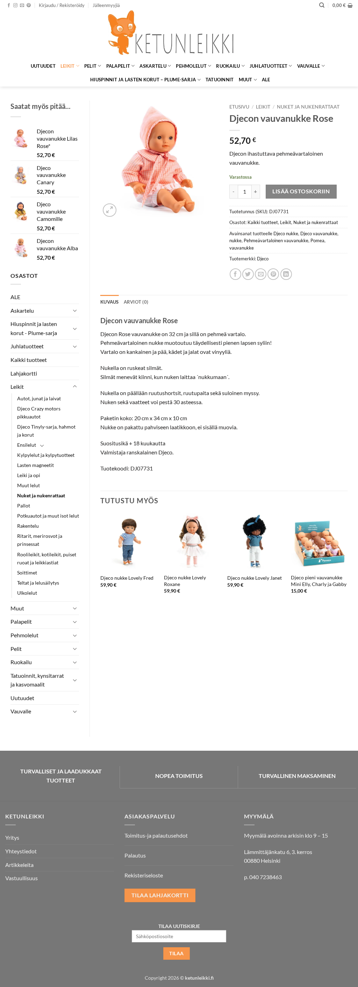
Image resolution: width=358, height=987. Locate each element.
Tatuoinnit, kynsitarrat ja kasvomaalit (37, 680)
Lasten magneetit (35, 465)
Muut (245, 79)
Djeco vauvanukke (318, 233)
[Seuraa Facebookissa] (9, 5)
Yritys (12, 837)
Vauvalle (308, 66)
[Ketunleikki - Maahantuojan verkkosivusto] (179, 34)
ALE (266, 79)
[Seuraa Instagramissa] (15, 5)
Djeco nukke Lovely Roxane (185, 580)
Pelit (90, 66)
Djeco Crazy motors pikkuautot (38, 413)
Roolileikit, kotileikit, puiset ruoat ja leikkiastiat (46, 558)
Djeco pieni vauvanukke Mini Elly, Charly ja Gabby (318, 580)
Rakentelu (28, 526)
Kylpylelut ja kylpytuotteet (45, 455)
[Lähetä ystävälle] (260, 274)
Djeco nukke (285, 233)
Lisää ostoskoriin (301, 191)
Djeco (262, 258)
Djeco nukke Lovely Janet (254, 578)
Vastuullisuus (21, 878)
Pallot (23, 506)
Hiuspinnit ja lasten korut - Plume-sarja (33, 328)
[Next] (347, 564)
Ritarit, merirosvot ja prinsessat (39, 540)
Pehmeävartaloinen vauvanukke (276, 240)
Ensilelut (26, 445)
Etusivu (239, 107)
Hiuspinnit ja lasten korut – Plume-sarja (143, 79)
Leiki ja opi (28, 475)
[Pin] (273, 274)
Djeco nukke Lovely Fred (126, 578)
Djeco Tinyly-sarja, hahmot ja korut (46, 431)
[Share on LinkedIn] (286, 274)
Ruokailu (228, 66)
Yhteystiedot (21, 851)
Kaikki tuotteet (28, 359)
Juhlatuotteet (268, 66)
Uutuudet (43, 66)
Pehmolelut (191, 66)
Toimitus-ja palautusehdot (156, 835)
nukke (235, 240)
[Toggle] (75, 310)
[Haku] (321, 5)
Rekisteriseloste (143, 875)
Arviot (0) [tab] (136, 302)
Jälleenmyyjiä (106, 5)
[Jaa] (235, 274)
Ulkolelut (27, 593)
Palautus (135, 855)
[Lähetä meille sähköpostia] (22, 5)
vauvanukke (241, 248)
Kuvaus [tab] (109, 302)
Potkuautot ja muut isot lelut (48, 516)
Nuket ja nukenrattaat (41, 495)
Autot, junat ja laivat (39, 398)
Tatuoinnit (220, 79)
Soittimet (27, 573)
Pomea (317, 240)
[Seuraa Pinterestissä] (29, 5)
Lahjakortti (23, 373)
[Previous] (100, 564)
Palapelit (118, 66)
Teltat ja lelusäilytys (38, 583)
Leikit (67, 66)
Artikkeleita (19, 864)
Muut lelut (28, 485)
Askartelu (152, 66)
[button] (62, 5)
